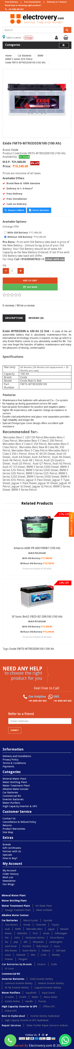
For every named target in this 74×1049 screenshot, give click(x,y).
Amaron (41, 964)
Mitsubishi (38, 942)
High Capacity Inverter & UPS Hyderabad (26, 1020)
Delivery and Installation (17, 756)
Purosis (42, 1001)
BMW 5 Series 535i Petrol (18, 59)
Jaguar (51, 929)
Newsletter (9, 880)
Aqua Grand (48, 992)
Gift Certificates (12, 847)
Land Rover (11, 946)
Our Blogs (8, 884)
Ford (35, 933)
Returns (7, 825)
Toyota (55, 924)
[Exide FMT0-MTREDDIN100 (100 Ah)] (37, 103)
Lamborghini (55, 942)
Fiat (7, 937)
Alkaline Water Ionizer (16, 789)
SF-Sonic (9, 968)
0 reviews (8, 305)
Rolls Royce (42, 946)
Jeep (16, 942)
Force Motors (57, 937)
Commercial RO (12, 795)
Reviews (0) (36, 318)
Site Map (8, 832)
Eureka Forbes (12, 1001)
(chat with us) (54, 259)
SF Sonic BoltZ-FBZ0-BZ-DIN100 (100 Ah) (37, 616)
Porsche (26, 946)
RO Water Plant (43, 905)
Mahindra (22, 933)
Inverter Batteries (13, 799)
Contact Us (9, 818)
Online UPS (11, 1010)
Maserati (20, 954)
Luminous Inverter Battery (19, 983)
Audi (7, 929)
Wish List (8, 877)
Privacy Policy (10, 759)
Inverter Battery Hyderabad (44, 1016)
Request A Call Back (71, 524)
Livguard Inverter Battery (47, 987)
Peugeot (22, 959)
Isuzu (57, 946)
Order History (11, 873)
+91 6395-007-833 (16, 9)
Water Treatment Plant (16, 785)
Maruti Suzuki (30, 920)
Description (14, 318)
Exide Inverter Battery (41, 979)
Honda (26, 924)
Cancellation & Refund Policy (19, 821)
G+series (9, 997)
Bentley (56, 954)
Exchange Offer (11, 226)
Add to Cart (30, 280)
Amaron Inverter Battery (51, 983)
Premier (9, 959)
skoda (46, 933)
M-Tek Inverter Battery (17, 987)
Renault (64, 929)
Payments (8, 766)
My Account (9, 870)
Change (28, 38)
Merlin (35, 997)
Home (8, 55)
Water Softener (44, 910)
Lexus (8, 954)
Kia (6, 942)
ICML (43, 954)
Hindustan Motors (35, 937)
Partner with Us (12, 851)
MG (25, 942)
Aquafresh (31, 992)
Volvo (17, 937)
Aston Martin (29, 950)
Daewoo (46, 950)
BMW (40, 55)
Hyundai (47, 920)
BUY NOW (32, 287)
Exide (14, 150)
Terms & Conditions (14, 763)
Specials (7, 854)
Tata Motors (11, 924)
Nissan (8, 933)
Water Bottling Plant (15, 782)
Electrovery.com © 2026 (46, 1045)
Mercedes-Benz (34, 929)
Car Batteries (24, 55)
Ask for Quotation (40, 210)
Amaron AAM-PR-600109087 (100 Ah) (37, 548)
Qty (4, 265)
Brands (7, 844)
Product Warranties (14, 828)
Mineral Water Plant (14, 778)
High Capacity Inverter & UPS (20, 806)
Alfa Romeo (11, 950)
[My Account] (57, 38)
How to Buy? (10, 858)
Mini (33, 954)
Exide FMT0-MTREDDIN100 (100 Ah (31, 648)
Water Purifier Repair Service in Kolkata (47, 1025)
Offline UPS (49, 1006)
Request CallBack (16, 210)
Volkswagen (61, 933)
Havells (29, 1001)
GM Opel (60, 950)
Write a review (26, 305)
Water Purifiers (11, 802)
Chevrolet (41, 924)
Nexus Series (50, 997)
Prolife (22, 997)
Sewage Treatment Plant (18, 910)
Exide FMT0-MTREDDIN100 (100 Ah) (25, 62)
